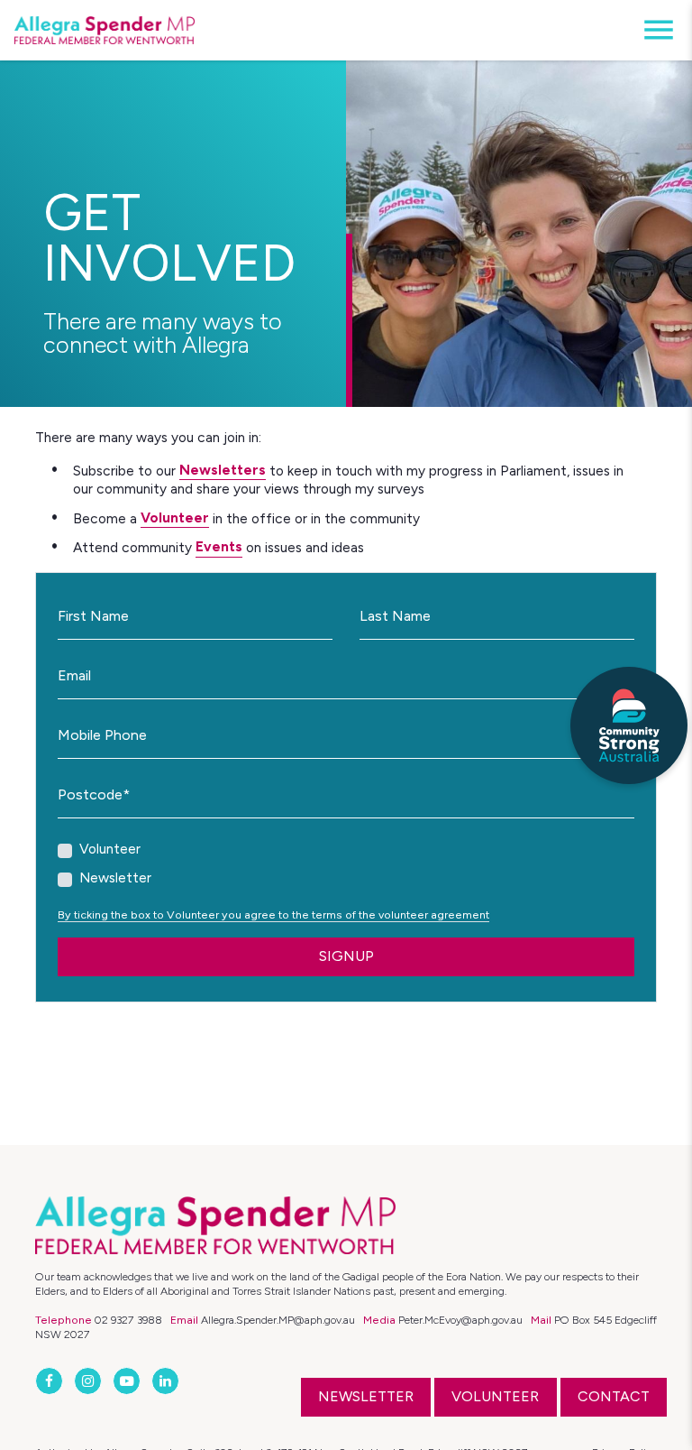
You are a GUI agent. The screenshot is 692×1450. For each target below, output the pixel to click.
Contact (614, 1396)
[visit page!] (51, 1381)
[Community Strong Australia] (628, 725)
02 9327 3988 (128, 1319)
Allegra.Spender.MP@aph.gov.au (278, 1319)
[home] (104, 31)
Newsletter (115, 877)
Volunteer (175, 517)
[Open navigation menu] (653, 30)
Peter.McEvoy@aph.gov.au (460, 1319)
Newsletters (222, 469)
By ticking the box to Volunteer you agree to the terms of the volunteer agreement (273, 914)
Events (219, 546)
